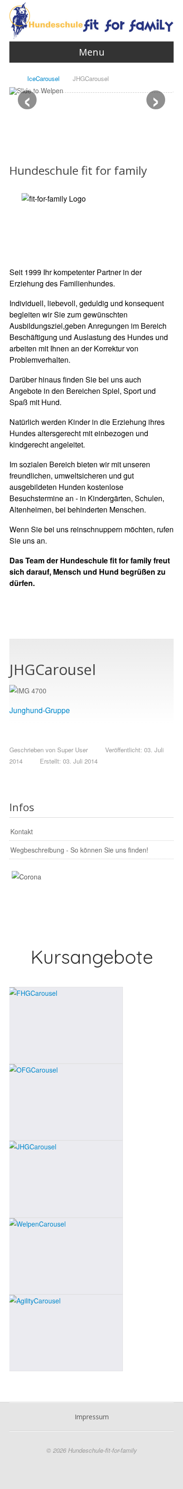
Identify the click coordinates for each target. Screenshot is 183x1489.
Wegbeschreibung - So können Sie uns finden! (79, 849)
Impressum (92, 1416)
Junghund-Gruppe (39, 710)
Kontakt (21, 831)
